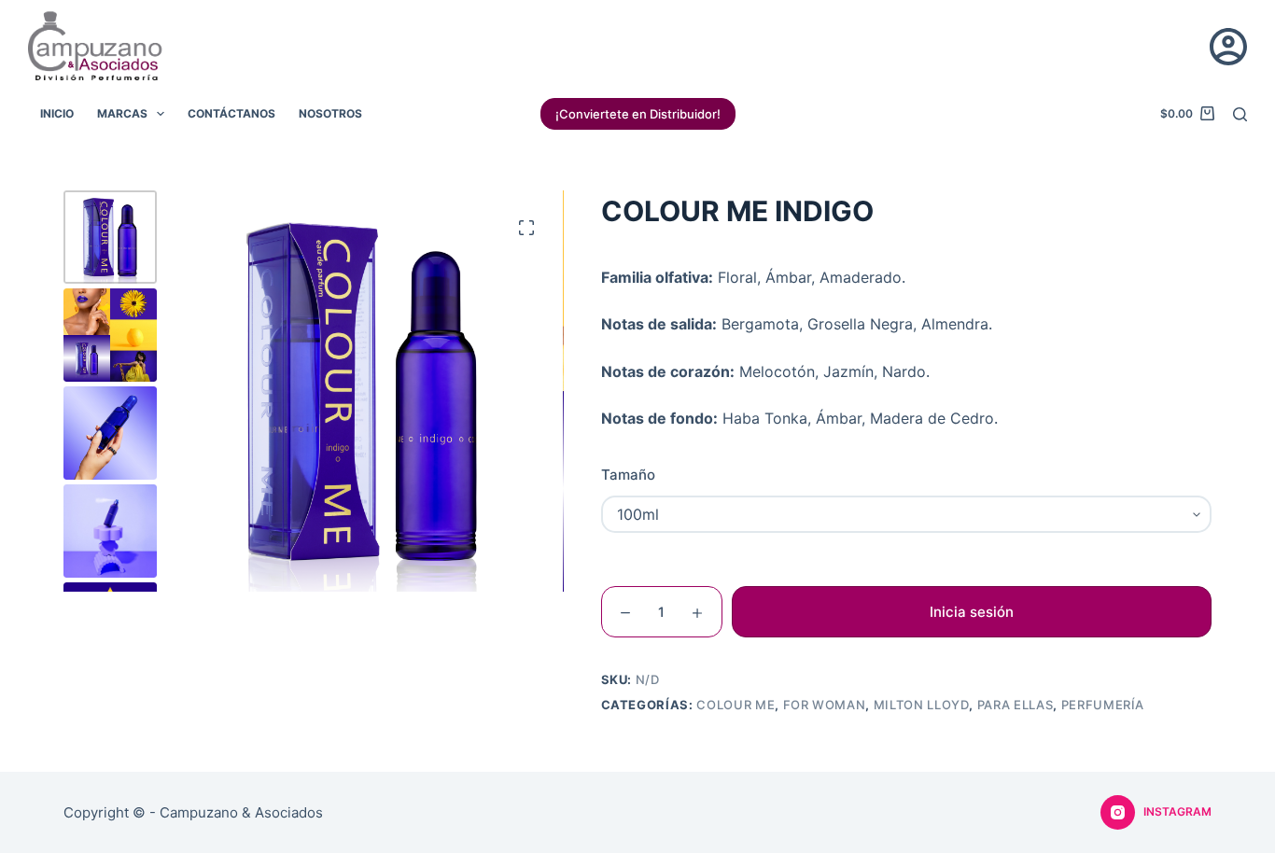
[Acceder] (1228, 46)
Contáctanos (231, 113)
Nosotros (330, 113)
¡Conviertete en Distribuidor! (638, 113)
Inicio (57, 113)
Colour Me (735, 704)
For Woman (824, 704)
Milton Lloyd (922, 704)
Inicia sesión (972, 612)
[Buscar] (1240, 114)
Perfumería (1103, 704)
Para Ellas (1015, 704)
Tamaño (628, 474)
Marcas (122, 113)
